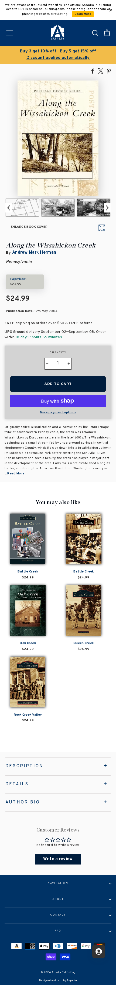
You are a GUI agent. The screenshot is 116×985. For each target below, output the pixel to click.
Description (24, 766)
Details (17, 784)
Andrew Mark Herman (34, 252)
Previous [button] (8, 207)
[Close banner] (110, 10)
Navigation (58, 883)
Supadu (72, 980)
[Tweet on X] (100, 70)
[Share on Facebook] (92, 70)
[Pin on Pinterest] (108, 70)
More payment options (58, 412)
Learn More (83, 14)
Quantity (57, 352)
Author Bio (22, 802)
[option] (58, 54)
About (58, 899)
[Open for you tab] (98, 951)
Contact (58, 915)
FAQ (58, 931)
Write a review (58, 859)
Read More (15, 473)
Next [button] (107, 207)
